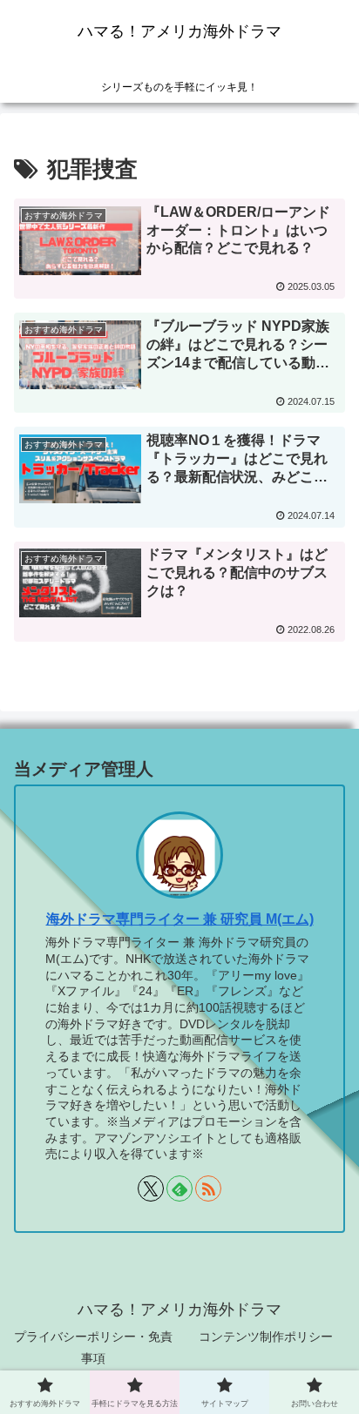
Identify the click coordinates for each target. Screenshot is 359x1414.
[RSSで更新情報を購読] (208, 1188)
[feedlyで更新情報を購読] (179, 1188)
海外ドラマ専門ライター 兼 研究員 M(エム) (180, 919)
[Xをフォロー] (151, 1188)
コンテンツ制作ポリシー (266, 1336)
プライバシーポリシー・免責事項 (93, 1347)
